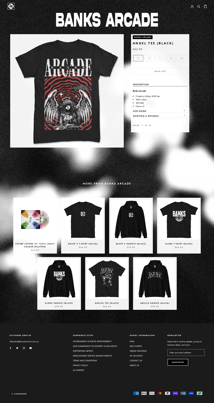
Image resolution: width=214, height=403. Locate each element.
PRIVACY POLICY (80, 365)
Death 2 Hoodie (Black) (131, 243)
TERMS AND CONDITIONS (85, 360)
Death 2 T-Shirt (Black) (83, 243)
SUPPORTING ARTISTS (83, 350)
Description (141, 84)
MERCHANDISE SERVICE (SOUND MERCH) (92, 355)
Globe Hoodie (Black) (59, 303)
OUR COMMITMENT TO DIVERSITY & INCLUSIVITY (95, 346)
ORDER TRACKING (138, 350)
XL (171, 58)
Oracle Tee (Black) (107, 303)
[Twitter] (146, 125)
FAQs (132, 341)
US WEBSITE (78, 370)
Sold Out (160, 71)
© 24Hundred (19, 394)
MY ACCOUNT (136, 355)
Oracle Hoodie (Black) (155, 303)
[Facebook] (142, 125)
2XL (182, 58)
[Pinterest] (150, 125)
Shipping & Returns (146, 116)
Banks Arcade (142, 37)
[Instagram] (24, 347)
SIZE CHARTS (136, 346)
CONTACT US (136, 360)
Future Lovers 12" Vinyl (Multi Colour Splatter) (35, 245)
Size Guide (139, 111)
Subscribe (178, 362)
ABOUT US (134, 365)
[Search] (198, 6)
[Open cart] (205, 6)
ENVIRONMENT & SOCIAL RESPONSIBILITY (92, 341)
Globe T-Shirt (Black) (179, 243)
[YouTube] (31, 347)
